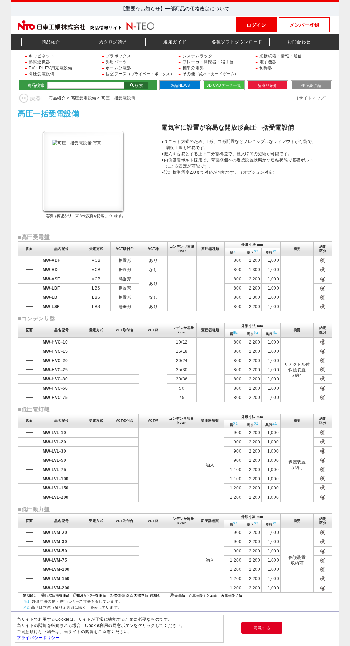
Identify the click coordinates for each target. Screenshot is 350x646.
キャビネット (41, 56)
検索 (138, 85)
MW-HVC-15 (55, 351)
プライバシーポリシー (38, 637)
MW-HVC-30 (55, 379)
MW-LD (50, 297)
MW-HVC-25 (55, 369)
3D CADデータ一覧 (224, 85)
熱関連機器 (39, 61)
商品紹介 (51, 41)
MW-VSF (51, 279)
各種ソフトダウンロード (237, 41)
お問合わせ (299, 41)
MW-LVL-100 (56, 478)
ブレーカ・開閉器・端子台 (207, 61)
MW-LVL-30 (54, 451)
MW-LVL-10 (54, 432)
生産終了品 (311, 85)
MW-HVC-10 (55, 342)
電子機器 (267, 61)
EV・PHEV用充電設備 (50, 68)
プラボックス (117, 56)
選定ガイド (175, 41)
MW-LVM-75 (55, 560)
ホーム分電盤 (117, 68)
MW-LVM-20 (55, 532)
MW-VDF (51, 260)
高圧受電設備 (41, 73)
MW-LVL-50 (54, 460)
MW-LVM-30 (55, 541)
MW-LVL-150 (56, 488)
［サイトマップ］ (312, 98)
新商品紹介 (268, 85)
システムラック (196, 56)
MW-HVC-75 (55, 397)
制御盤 (265, 68)
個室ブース (139, 73)
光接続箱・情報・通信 (280, 56)
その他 (210, 73)
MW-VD (50, 269)
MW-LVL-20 (54, 442)
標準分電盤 (192, 68)
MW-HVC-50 (55, 388)
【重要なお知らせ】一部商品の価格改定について (175, 8)
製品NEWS (180, 85)
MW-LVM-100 (56, 569)
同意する (261, 627)
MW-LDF (51, 288)
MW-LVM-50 (55, 551)
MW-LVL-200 (56, 497)
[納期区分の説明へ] (133, 594)
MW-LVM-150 (56, 578)
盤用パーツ (115, 61)
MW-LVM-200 (56, 588)
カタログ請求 (113, 41)
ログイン (256, 25)
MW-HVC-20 (55, 360)
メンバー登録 (304, 25)
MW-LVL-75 (54, 469)
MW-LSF (51, 306)
